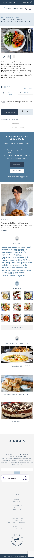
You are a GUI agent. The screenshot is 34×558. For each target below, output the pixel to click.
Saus (4, 268)
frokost (12, 255)
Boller (14, 247)
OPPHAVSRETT (17, 520)
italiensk (20, 257)
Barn (9, 247)
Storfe (4, 273)
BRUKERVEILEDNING (17, 526)
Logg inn (26, 2)
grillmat (19, 255)
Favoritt (10, 252)
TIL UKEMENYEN (17, 327)
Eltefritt (27, 249)
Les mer (4, 231)
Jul (26, 257)
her (27, 177)
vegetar (20, 275)
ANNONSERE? (17, 501)
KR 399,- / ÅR (17, 170)
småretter (21, 267)
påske (12, 265)
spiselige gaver (25, 270)
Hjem (3, 17)
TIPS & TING (17, 509)
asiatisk (4, 247)
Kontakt (17, 499)
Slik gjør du (25, 112)
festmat (19, 252)
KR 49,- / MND (17, 164)
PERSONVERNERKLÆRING (17, 522)
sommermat (15, 270)
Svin (16, 273)
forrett (5, 255)
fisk (25, 252)
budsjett (5, 250)
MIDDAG (17, 17)
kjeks (20, 260)
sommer (7, 270)
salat (26, 265)
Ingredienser (10, 112)
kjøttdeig (26, 260)
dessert (19, 249)
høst (14, 257)
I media (17, 516)
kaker (5, 260)
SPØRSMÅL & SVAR (17, 518)
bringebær (21, 247)
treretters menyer (9, 275)
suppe (11, 273)
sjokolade (11, 268)
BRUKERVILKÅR (17, 529)
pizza (30, 262)
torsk (21, 273)
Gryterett (7, 257)
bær (11, 250)
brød (28, 247)
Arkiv (17, 512)
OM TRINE (17, 497)
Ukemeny (17, 507)
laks (13, 262)
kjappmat (13, 260)
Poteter (5, 265)
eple (3, 252)
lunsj (18, 262)
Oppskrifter (10, 17)
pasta (24, 262)
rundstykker (18, 265)
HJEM (17, 494)
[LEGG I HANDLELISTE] (14, 57)
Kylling (6, 262)
